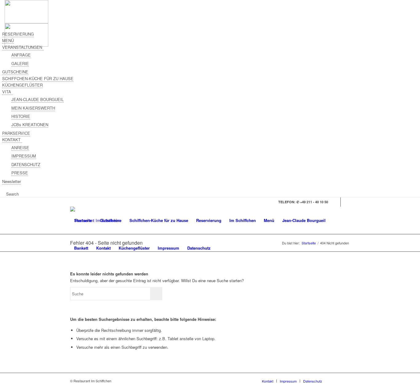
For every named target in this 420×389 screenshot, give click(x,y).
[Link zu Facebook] (335, 202)
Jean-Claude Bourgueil (304, 220)
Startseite (83, 220)
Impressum (168, 248)
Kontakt (103, 248)
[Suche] (221, 248)
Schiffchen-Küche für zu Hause (158, 220)
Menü (269, 220)
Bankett (81, 248)
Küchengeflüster (134, 248)
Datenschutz (199, 248)
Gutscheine (110, 220)
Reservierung (208, 220)
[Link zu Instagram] (345, 202)
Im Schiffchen (242, 220)
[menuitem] (221, 248)
